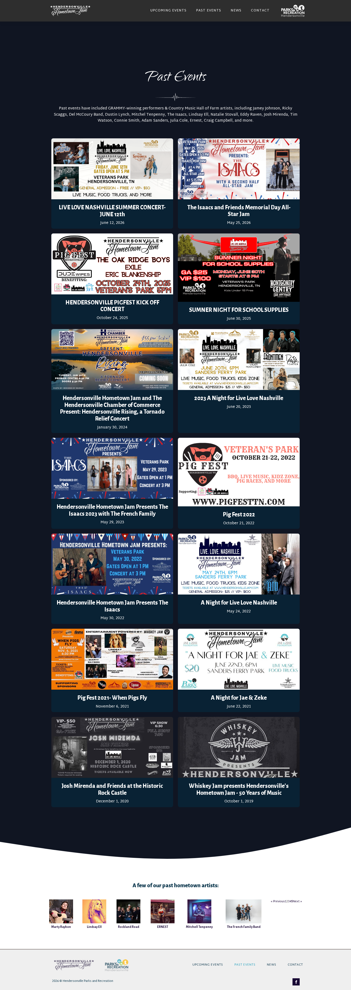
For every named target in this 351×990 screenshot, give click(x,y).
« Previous (278, 901)
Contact (260, 11)
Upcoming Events (168, 11)
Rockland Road (128, 927)
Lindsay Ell (94, 927)
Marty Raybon (61, 927)
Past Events (208, 11)
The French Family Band (244, 927)
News (236, 11)
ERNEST (162, 927)
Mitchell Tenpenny (199, 927)
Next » (297, 901)
